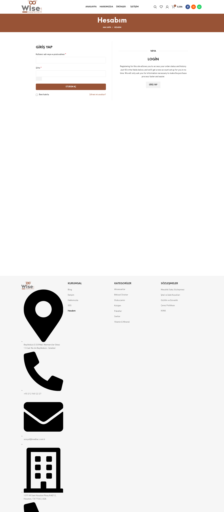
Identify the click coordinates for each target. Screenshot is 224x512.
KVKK (163, 311)
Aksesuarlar (119, 289)
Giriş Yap (153, 85)
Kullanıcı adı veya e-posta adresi (51, 54)
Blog (70, 290)
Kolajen (117, 306)
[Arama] (155, 7)
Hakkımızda (73, 300)
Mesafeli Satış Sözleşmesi (172, 290)
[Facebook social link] (187, 7)
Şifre (38, 68)
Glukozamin (119, 300)
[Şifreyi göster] (39, 79)
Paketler (118, 311)
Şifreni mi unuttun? (97, 95)
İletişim (71, 295)
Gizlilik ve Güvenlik (169, 300)
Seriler (117, 316)
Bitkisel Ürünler (121, 295)
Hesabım (72, 311)
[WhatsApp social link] (199, 7)
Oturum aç (71, 87)
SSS (69, 305)
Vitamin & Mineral (122, 322)
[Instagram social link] (193, 7)
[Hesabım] (167, 7)
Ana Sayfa (107, 27)
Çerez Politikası (168, 305)
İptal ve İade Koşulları (170, 295)
